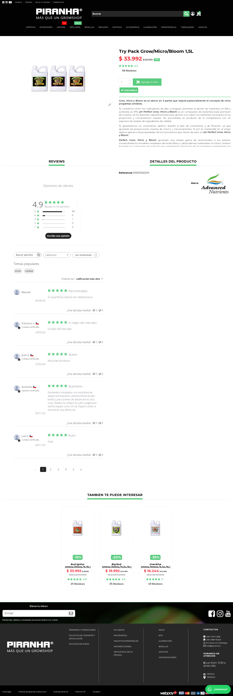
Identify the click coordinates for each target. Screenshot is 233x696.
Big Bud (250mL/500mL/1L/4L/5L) (116, 565)
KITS (161, 635)
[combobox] (57, 255)
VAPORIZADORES (167, 657)
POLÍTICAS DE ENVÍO (79, 644)
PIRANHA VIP (58, 2)
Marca (194, 183)
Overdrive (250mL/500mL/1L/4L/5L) (155, 565)
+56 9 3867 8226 (213, 639)
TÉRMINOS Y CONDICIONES (82, 630)
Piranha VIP (80, 692)
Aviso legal (6, 692)
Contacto (96, 692)
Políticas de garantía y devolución (32, 692)
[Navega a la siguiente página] (81, 469)
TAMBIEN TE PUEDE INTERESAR (114, 495)
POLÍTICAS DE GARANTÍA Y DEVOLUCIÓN (82, 637)
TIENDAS (28, 2)
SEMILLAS (163, 646)
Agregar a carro (149, 82)
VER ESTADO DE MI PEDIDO (123, 653)
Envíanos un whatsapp (216, 643)
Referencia (125, 172)
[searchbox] (25, 254)
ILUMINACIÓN (165, 641)
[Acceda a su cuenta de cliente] (192, 14)
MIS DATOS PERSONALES (126, 641)
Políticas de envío (61, 692)
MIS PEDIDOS (120, 635)
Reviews (57, 161)
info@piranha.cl (213, 646)
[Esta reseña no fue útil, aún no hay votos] (100, 310)
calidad (29, 270)
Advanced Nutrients (77, 575)
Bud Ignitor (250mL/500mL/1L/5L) (78, 565)
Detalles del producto (173, 161)
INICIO (162, 630)
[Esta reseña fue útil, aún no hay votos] (94, 310)
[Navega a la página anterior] (35, 469)
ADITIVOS (163, 652)
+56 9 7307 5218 (213, 636)
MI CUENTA (119, 630)
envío (18, 270)
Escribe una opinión (58, 235)
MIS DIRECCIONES (122, 646)
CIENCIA (18, 2)
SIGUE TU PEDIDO (42, 2)
